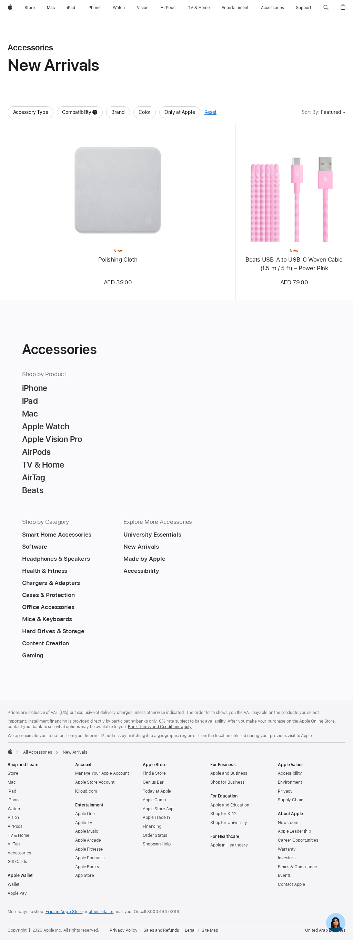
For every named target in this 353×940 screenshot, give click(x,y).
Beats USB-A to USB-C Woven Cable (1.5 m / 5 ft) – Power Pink (294, 264)
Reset (210, 112)
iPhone (14, 799)
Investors (286, 857)
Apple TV (83, 822)
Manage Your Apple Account (102, 773)
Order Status (155, 835)
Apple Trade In (156, 817)
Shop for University (228, 822)
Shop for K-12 (223, 813)
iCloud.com (86, 791)
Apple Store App (158, 808)
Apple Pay (17, 893)
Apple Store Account (94, 782)
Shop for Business (227, 782)
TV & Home (18, 835)
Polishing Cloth (117, 259)
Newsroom (288, 822)
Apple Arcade (88, 840)
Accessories (19, 853)
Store (13, 773)
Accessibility (290, 773)
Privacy (285, 791)
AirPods (15, 826)
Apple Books (87, 866)
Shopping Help (156, 844)
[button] (326, 7)
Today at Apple (157, 791)
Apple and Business (228, 773)
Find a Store (154, 773)
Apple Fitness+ (89, 849)
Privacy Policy (123, 930)
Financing (152, 826)
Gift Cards (17, 861)
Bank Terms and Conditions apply (159, 726)
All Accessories (37, 752)
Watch (14, 808)
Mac (12, 782)
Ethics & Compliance (297, 866)
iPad (12, 791)
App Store (84, 875)
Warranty (287, 849)
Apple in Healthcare (229, 845)
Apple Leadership (294, 831)
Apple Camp (154, 799)
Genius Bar (153, 782)
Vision (13, 817)
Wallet (13, 884)
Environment (290, 782)
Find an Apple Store (64, 911)
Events (284, 875)
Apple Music (86, 831)
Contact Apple (291, 884)
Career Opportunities (298, 840)
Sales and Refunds (161, 930)
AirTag (14, 844)
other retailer (101, 911)
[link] (335, 922)
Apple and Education (229, 805)
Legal (190, 930)
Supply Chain (290, 799)
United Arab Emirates (325, 930)
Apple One (85, 813)
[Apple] (10, 751)
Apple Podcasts (89, 857)
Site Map (210, 930)
